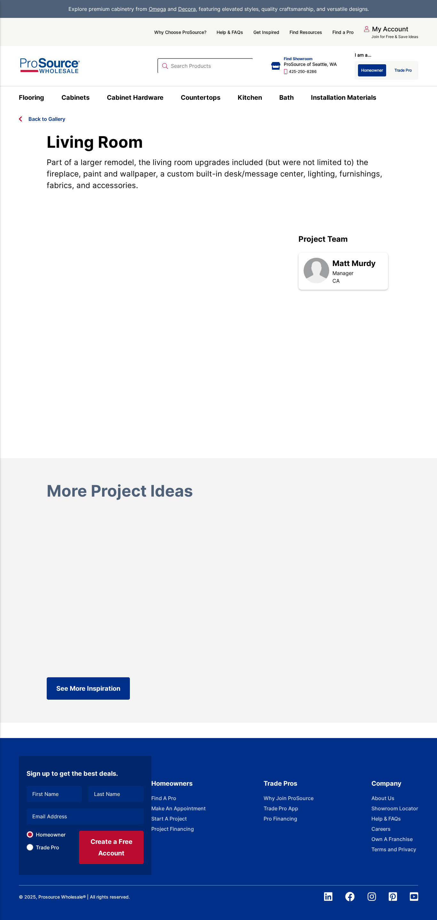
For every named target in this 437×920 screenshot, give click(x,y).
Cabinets (75, 97)
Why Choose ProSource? (180, 32)
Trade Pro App (281, 808)
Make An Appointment (178, 808)
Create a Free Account (111, 847)
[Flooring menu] (48, 98)
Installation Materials (343, 97)
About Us (382, 798)
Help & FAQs (230, 32)
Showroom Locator (394, 808)
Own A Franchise (392, 839)
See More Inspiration (88, 688)
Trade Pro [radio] (403, 70)
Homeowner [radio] (372, 70)
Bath (286, 97)
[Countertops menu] (224, 98)
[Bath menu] (297, 98)
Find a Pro (343, 32)
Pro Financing (280, 818)
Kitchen (250, 97)
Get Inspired (266, 32)
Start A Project (169, 818)
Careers (381, 829)
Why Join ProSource (289, 798)
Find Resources (306, 32)
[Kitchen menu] (266, 98)
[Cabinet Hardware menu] (167, 98)
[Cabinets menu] (93, 98)
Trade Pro (47, 847)
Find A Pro (163, 798)
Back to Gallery (46, 119)
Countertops (200, 97)
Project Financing (172, 829)
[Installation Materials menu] (380, 98)
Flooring (31, 97)
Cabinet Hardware (135, 97)
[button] (386, 29)
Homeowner (51, 834)
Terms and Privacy (393, 849)
